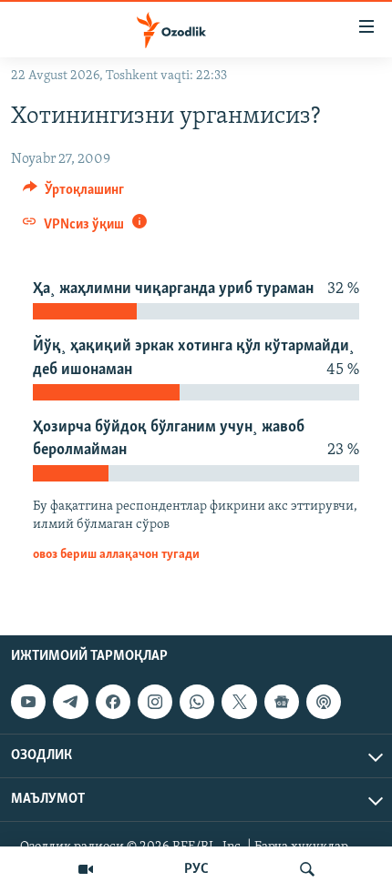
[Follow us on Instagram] (155, 701)
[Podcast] (323, 701)
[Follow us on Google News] (281, 701)
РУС (196, 869)
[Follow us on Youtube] (28, 701)
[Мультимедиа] (85, 869)
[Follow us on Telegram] (70, 701)
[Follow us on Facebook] (113, 701)
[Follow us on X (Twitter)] (239, 701)
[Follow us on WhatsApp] (197, 701)
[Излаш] (307, 869)
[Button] (73, 194)
